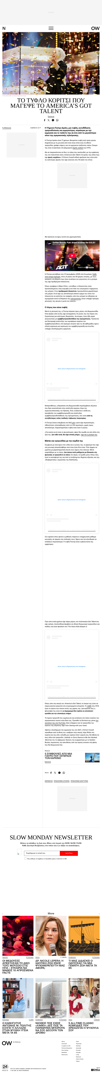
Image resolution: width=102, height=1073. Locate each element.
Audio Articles (79, 1059)
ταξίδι (89, 706)
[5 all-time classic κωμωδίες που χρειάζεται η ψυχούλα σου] (84, 998)
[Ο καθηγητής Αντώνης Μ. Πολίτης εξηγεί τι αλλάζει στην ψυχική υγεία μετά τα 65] (17, 998)
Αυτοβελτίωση (72, 957)
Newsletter (64, 1052)
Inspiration (5, 957)
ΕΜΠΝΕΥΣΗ (49, 781)
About (63, 1041)
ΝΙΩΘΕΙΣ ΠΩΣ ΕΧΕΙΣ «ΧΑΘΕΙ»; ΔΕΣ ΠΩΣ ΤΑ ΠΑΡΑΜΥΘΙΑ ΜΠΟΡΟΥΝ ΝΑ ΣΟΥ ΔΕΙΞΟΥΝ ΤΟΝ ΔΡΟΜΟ (50, 1028)
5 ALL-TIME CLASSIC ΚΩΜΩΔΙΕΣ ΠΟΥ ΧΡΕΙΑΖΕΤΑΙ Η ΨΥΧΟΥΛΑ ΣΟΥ (84, 1027)
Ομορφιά (78, 1052)
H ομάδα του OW (66, 1046)
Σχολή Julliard (78, 148)
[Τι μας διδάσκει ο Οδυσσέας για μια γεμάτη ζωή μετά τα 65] (84, 936)
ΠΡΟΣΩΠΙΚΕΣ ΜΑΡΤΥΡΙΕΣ (79, 781)
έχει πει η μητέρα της (89, 435)
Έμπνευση (51, 116)
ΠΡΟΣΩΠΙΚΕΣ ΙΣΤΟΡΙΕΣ (62, 781)
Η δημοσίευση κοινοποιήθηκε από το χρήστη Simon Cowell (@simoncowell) (72, 530)
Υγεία (77, 1041)
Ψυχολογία (78, 1043)
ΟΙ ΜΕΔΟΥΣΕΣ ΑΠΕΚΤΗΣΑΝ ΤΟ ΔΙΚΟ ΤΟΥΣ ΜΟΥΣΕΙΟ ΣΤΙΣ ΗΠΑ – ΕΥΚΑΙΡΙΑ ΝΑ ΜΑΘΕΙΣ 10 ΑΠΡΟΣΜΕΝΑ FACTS (17, 967)
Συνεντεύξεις (5, 1019)
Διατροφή (78, 1048)
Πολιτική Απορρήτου (67, 1048)
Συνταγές (78, 1050)
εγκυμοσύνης (76, 299)
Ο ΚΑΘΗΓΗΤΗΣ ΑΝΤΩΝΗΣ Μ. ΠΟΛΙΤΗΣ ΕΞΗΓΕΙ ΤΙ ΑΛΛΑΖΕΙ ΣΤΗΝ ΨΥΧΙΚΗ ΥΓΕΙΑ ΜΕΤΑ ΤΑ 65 (16, 1028)
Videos (77, 1061)
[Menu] (51, 28)
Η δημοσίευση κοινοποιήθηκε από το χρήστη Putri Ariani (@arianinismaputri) (72, 399)
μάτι (73, 423)
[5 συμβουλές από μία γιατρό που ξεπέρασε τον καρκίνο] (92, 757)
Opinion (37, 957)
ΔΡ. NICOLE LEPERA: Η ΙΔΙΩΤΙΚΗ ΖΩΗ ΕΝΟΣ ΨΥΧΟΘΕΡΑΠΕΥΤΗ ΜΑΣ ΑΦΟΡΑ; (50, 964)
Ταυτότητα (64, 1043)
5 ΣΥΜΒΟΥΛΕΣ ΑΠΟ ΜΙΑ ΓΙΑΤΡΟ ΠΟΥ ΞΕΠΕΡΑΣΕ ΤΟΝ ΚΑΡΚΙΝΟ (58, 756)
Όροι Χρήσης (65, 1050)
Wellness (78, 1046)
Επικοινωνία (65, 1054)
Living (77, 1054)
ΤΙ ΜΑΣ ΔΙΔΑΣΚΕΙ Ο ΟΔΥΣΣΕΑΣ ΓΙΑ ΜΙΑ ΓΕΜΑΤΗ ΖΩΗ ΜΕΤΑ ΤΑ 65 (83, 964)
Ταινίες (70, 1019)
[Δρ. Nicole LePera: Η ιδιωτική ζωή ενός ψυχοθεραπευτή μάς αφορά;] (51, 936)
